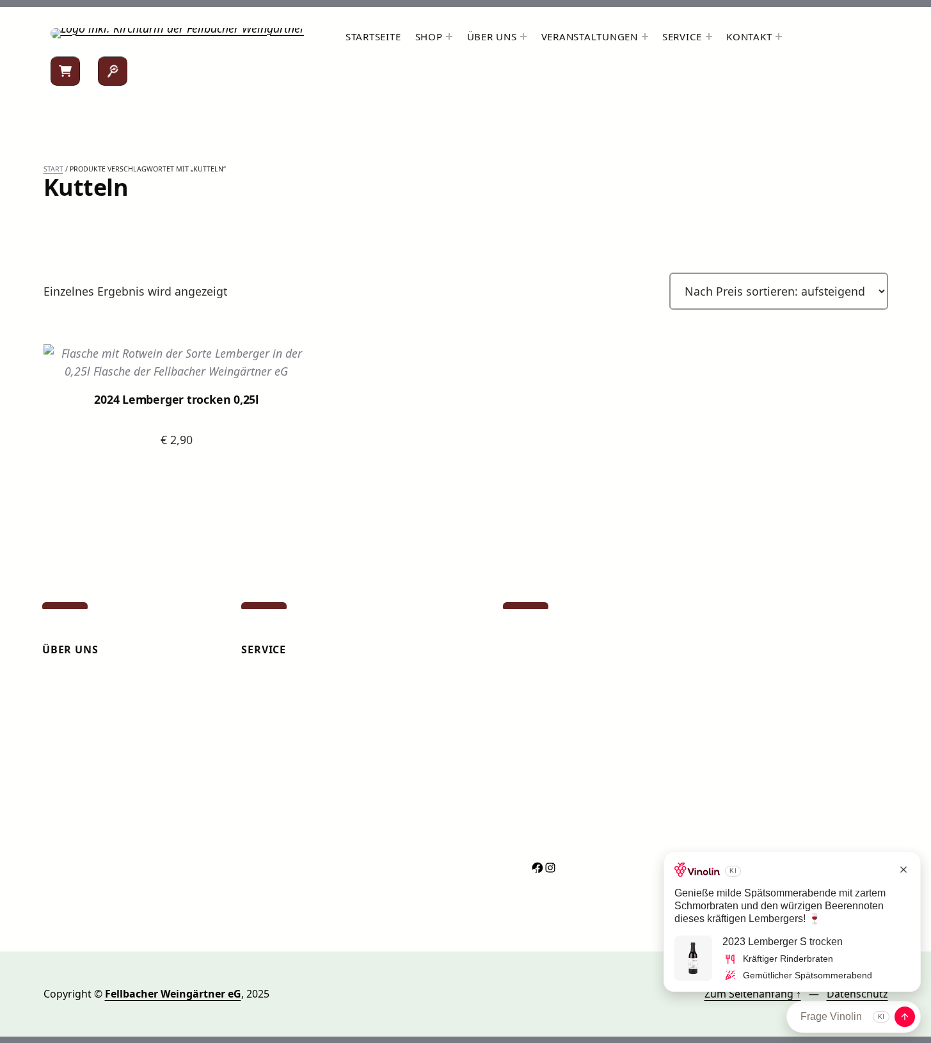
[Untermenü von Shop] (449, 36)
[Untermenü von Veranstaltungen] (645, 36)
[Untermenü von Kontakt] (779, 36)
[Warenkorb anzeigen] (65, 71)
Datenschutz (857, 994)
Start (53, 168)
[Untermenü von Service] (709, 36)
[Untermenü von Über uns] (523, 36)
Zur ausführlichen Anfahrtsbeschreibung (602, 766)
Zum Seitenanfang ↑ (752, 994)
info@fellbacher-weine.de (564, 731)
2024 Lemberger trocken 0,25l (176, 399)
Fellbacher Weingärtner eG (173, 994)
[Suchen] (112, 71)
